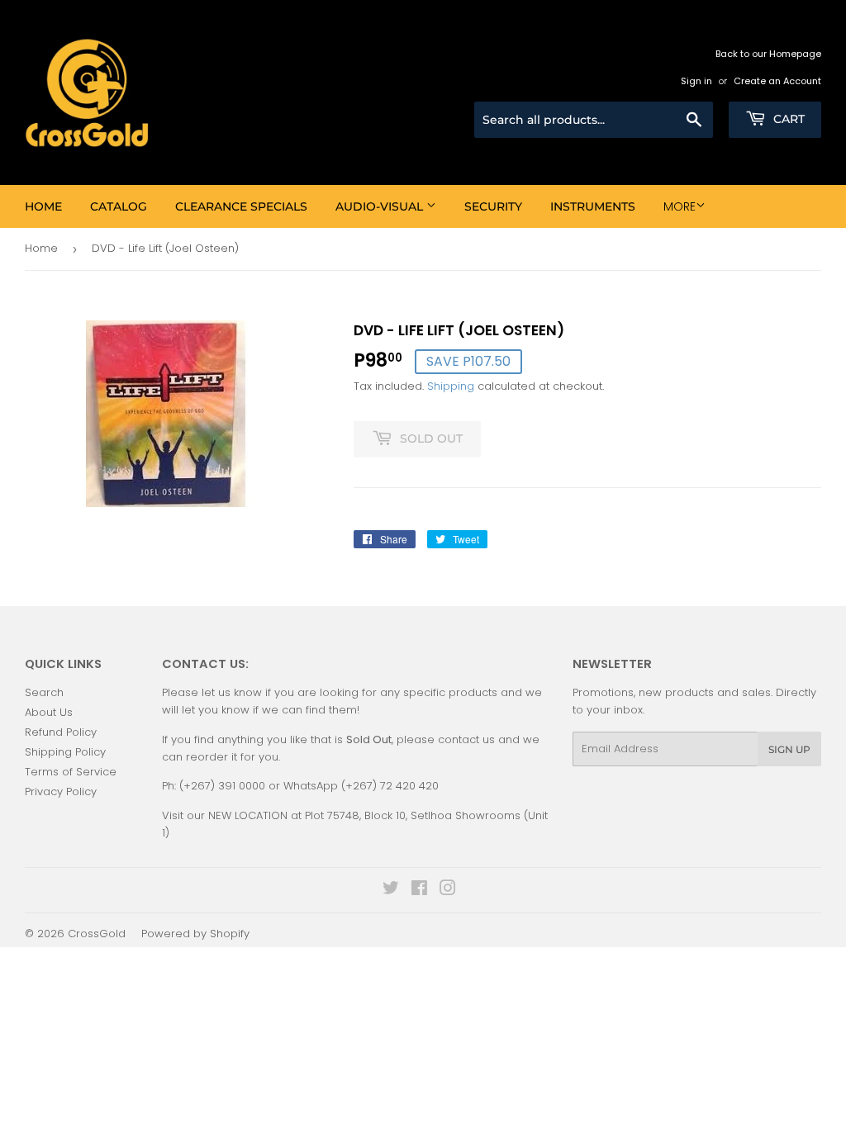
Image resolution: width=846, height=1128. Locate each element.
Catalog (118, 206)
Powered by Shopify (195, 933)
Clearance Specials (241, 206)
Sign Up (789, 749)
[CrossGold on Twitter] (391, 890)
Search (44, 692)
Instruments (592, 206)
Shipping (450, 386)
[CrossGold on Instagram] (448, 890)
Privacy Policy (61, 791)
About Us (49, 712)
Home (43, 206)
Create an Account (777, 81)
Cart (787, 118)
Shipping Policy (65, 752)
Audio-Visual (380, 206)
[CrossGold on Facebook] (419, 890)
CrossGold (97, 933)
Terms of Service (70, 772)
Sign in (696, 81)
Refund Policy (61, 732)
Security (493, 206)
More (679, 206)
